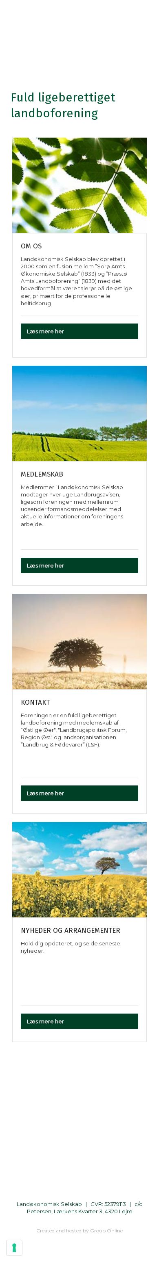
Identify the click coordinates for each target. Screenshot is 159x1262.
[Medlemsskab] (79, 413)
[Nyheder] (79, 869)
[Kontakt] (79, 641)
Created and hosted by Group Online (79, 1230)
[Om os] (79, 185)
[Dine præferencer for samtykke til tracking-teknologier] (14, 1248)
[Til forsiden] (79, 48)
